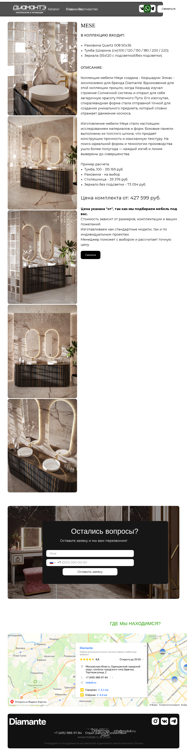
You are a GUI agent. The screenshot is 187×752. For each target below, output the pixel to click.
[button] (90, 255)
